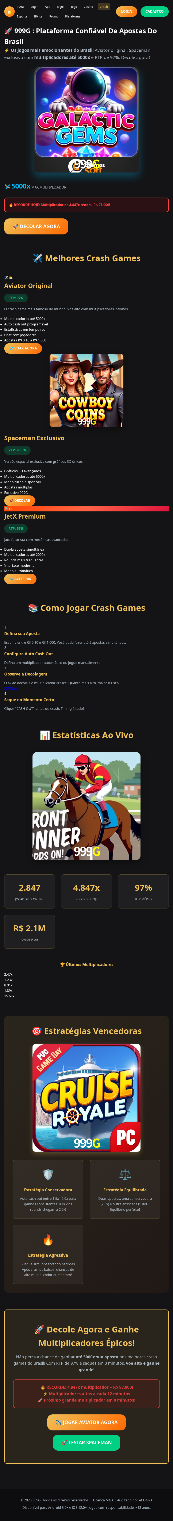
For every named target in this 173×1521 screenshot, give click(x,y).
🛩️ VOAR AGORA (23, 348)
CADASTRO (155, 11)
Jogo (74, 7)
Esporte (22, 16)
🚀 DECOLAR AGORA (36, 226)
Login (34, 7)
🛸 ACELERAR (20, 579)
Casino (88, 7)
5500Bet (10, 688)
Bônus (38, 16)
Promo (53, 16)
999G (20, 7)
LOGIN (126, 11)
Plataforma (73, 16)
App (47, 7)
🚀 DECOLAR (19, 500)
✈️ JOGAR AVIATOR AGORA (87, 1422)
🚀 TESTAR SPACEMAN (86, 1442)
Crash (104, 7)
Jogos (60, 7)
